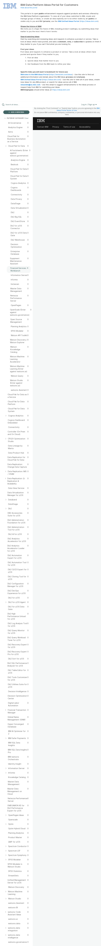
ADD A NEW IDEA (17, 112)
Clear (26, 118)
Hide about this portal (29, 8)
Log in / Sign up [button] (88, 104)
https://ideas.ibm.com (89, 21)
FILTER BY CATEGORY (15, 118)
